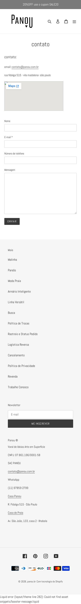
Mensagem (9, 170)
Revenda (12, 376)
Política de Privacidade (21, 366)
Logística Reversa (18, 345)
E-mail (8, 137)
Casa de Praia (15, 512)
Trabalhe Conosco (18, 387)
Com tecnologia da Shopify (50, 581)
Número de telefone (14, 153)
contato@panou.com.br (25, 67)
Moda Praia (14, 281)
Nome (7, 121)
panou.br (31, 581)
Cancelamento (16, 355)
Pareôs (12, 270)
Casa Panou (14, 496)
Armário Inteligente (19, 291)
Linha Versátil (16, 302)
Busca (11, 313)
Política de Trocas (18, 323)
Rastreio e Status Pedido (23, 334)
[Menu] (74, 21)
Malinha (12, 260)
